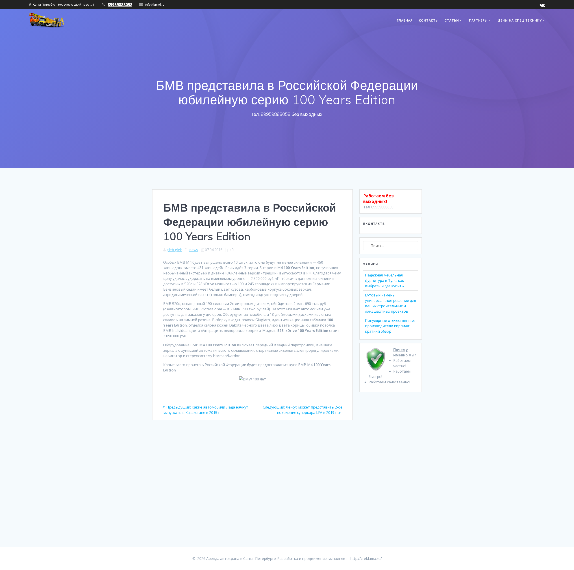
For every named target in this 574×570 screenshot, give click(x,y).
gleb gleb (174, 249)
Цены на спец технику (520, 20)
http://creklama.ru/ (366, 558)
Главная (405, 20)
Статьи (452, 20)
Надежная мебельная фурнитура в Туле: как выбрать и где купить (384, 280)
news (193, 249)
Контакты (429, 20)
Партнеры (478, 20)
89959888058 (120, 4)
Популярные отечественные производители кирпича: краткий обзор (390, 326)
